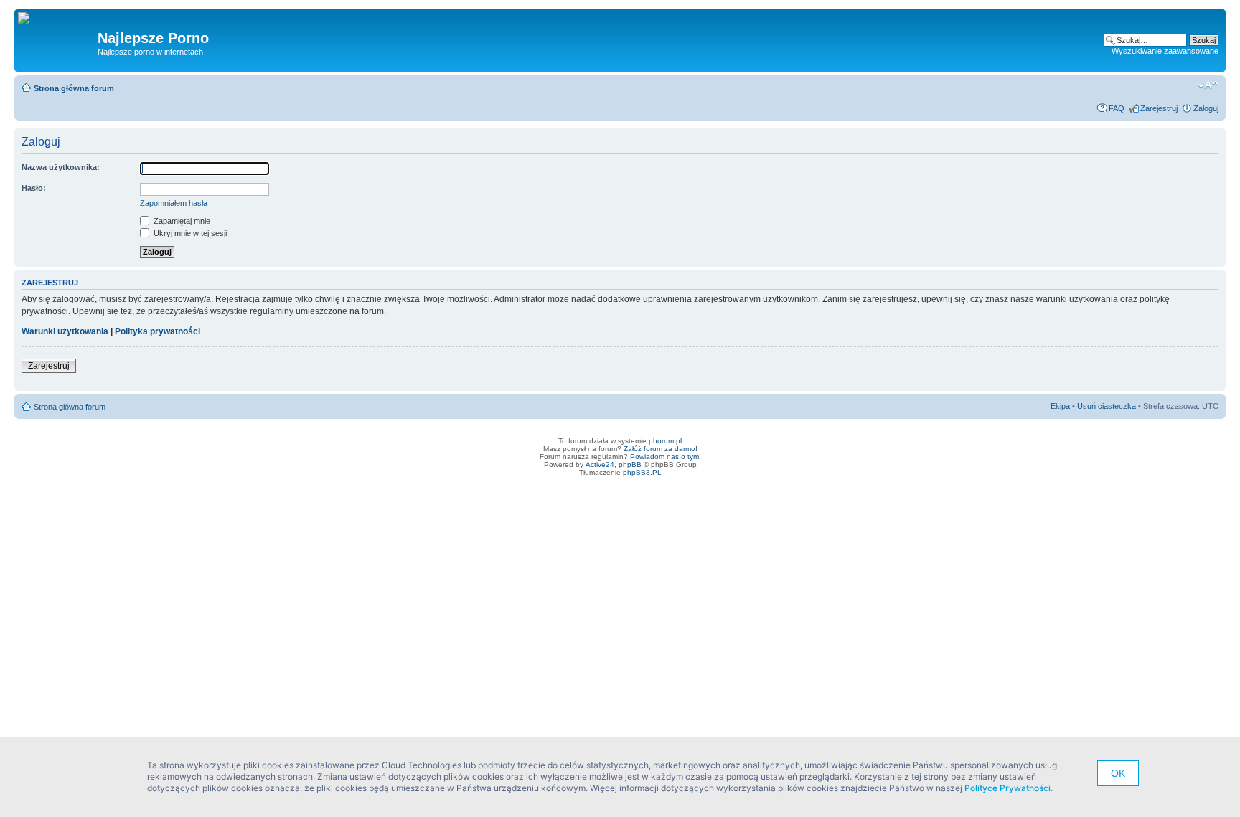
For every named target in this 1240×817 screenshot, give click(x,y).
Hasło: (34, 188)
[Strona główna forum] (29, 18)
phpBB (630, 464)
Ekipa (1060, 406)
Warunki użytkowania (65, 331)
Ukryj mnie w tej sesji (189, 233)
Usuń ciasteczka (1106, 406)
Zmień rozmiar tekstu (1208, 85)
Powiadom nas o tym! (665, 457)
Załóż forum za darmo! (661, 449)
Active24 (600, 464)
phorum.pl (665, 441)
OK (1118, 773)
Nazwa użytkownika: (61, 167)
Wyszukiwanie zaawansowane (1165, 51)
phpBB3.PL (642, 472)
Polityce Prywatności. (1008, 788)
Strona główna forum (74, 88)
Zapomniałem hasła (173, 203)
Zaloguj (1205, 108)
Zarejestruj (1159, 108)
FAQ (1116, 108)
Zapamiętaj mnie (180, 221)
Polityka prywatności (157, 331)
